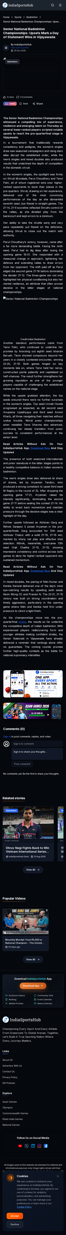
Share (39, 103)
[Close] (58, 1176)
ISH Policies (9, 1083)
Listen (12, 103)
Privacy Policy (10, 1077)
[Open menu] (60, 5)
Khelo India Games (13, 1119)
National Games (11, 1124)
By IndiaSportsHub (21, 44)
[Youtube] (20, 1145)
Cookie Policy (24, 1207)
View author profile (20, 47)
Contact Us (9, 1071)
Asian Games (10, 1101)
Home (6, 17)
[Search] (52, 5)
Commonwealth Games (15, 1113)
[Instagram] (39, 1145)
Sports (18, 17)
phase (22, 621)
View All (30, 869)
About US (8, 1060)
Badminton (32, 17)
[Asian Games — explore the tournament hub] (33, 711)
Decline (15, 1224)
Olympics (8, 1107)
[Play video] (25, 921)
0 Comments (26, 97)
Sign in (7, 736)
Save (25, 103)
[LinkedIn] (33, 1145)
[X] (26, 1145)
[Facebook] (45, 1145)
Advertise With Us (12, 1065)
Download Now (40, 448)
